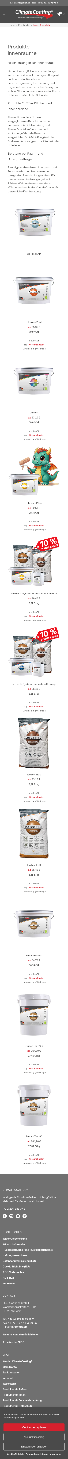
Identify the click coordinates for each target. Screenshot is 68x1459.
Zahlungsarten (11, 1372)
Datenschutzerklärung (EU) (19, 1260)
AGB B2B (8, 1277)
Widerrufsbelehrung (15, 1238)
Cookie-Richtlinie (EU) (16, 1266)
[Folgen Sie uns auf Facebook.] (5, 1217)
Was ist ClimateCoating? (17, 1361)
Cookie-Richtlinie (15, 1454)
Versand (8, 1378)
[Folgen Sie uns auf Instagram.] (11, 1217)
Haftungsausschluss (15, 1255)
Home (11, 25)
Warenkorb (9, 1383)
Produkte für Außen (15, 1389)
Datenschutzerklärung (37, 1454)
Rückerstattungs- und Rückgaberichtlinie (28, 1249)
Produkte (24, 25)
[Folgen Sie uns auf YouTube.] (18, 1217)
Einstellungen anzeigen (34, 1446)
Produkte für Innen (14, 1394)
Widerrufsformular (14, 1244)
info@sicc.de (23, 3)
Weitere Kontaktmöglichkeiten (21, 1334)
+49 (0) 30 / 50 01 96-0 (47, 3)
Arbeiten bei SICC (13, 1342)
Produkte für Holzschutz (17, 1405)
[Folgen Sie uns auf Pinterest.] (24, 1217)
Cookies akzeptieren (34, 1427)
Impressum (55, 1454)
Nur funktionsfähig (34, 1436)
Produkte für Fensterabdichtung (22, 1400)
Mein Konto (10, 1366)
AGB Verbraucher (13, 1272)
